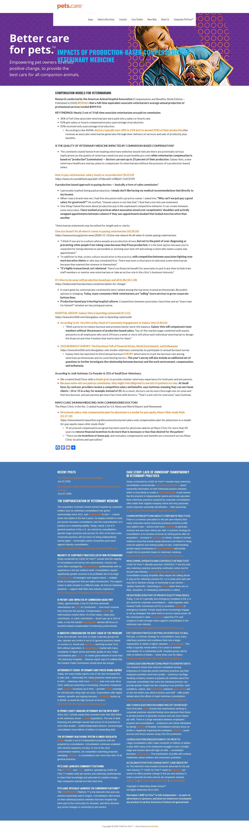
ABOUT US (132, 780)
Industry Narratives (106, 19)
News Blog (152, 19)
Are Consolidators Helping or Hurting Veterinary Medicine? (87, 548)
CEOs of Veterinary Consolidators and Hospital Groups (85, 592)
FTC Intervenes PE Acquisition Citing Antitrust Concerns (155, 627)
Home (90, 19)
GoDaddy (154, 826)
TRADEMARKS (177, 780)
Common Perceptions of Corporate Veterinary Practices (154, 555)
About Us (165, 19)
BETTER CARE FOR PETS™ (153, 780)
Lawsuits (123, 19)
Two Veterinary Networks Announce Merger (80, 477)
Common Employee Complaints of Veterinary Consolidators (156, 699)
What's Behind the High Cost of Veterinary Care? (82, 703)
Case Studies (137, 19)
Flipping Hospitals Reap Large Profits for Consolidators (154, 658)
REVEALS (83, 102)
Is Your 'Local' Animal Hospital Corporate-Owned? (151, 510)
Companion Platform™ (183, 19)
